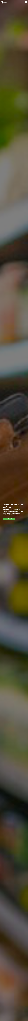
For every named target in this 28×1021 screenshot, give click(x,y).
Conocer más (8, 518)
